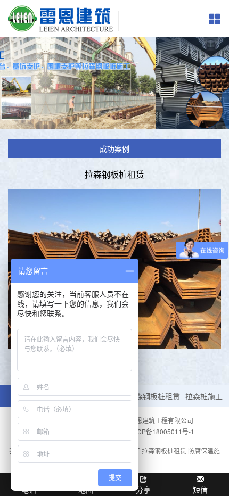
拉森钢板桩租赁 (154, 396)
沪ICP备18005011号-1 (161, 431)
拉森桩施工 (204, 396)
